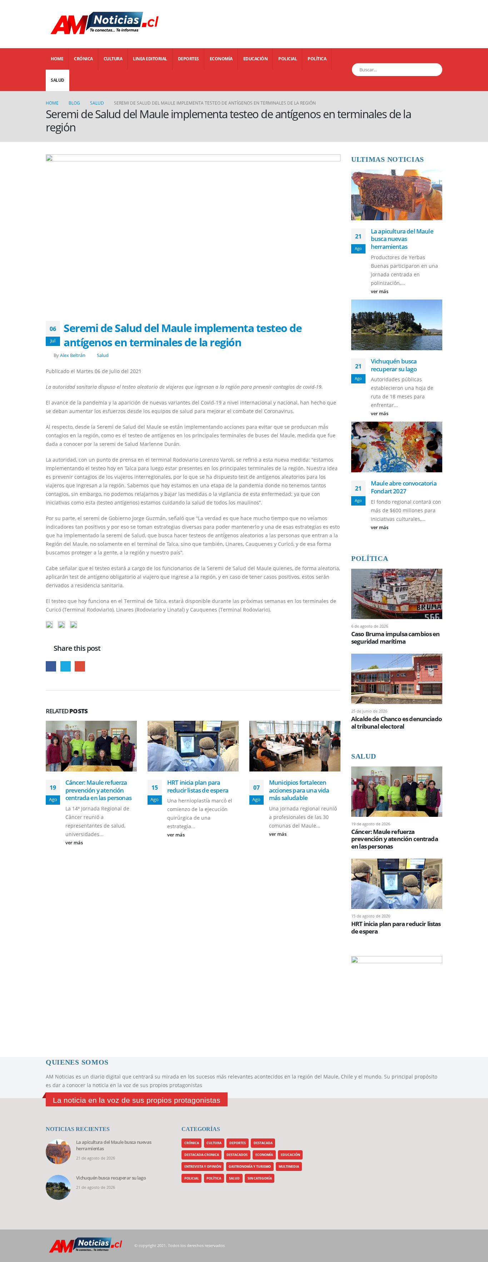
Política (317, 59)
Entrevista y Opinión (202, 1166)
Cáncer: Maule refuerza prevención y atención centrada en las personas (98, 790)
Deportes (188, 59)
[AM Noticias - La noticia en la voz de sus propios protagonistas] (63, 24)
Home (57, 59)
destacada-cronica (201, 1154)
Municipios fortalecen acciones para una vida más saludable (299, 790)
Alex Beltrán (72, 355)
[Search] (433, 70)
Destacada (263, 1143)
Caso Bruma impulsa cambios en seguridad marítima (395, 637)
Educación (255, 59)
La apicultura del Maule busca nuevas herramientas (402, 239)
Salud (57, 80)
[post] (396, 593)
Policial (287, 59)
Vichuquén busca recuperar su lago (394, 365)
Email (80, 666)
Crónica (83, 59)
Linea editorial (150, 59)
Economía (221, 59)
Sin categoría (260, 1178)
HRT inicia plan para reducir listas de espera (197, 786)
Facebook (51, 666)
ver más (74, 843)
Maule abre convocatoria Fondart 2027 (404, 487)
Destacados (237, 1154)
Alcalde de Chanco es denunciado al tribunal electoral (396, 722)
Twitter (65, 666)
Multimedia (289, 1166)
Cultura (113, 59)
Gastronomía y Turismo (250, 1166)
